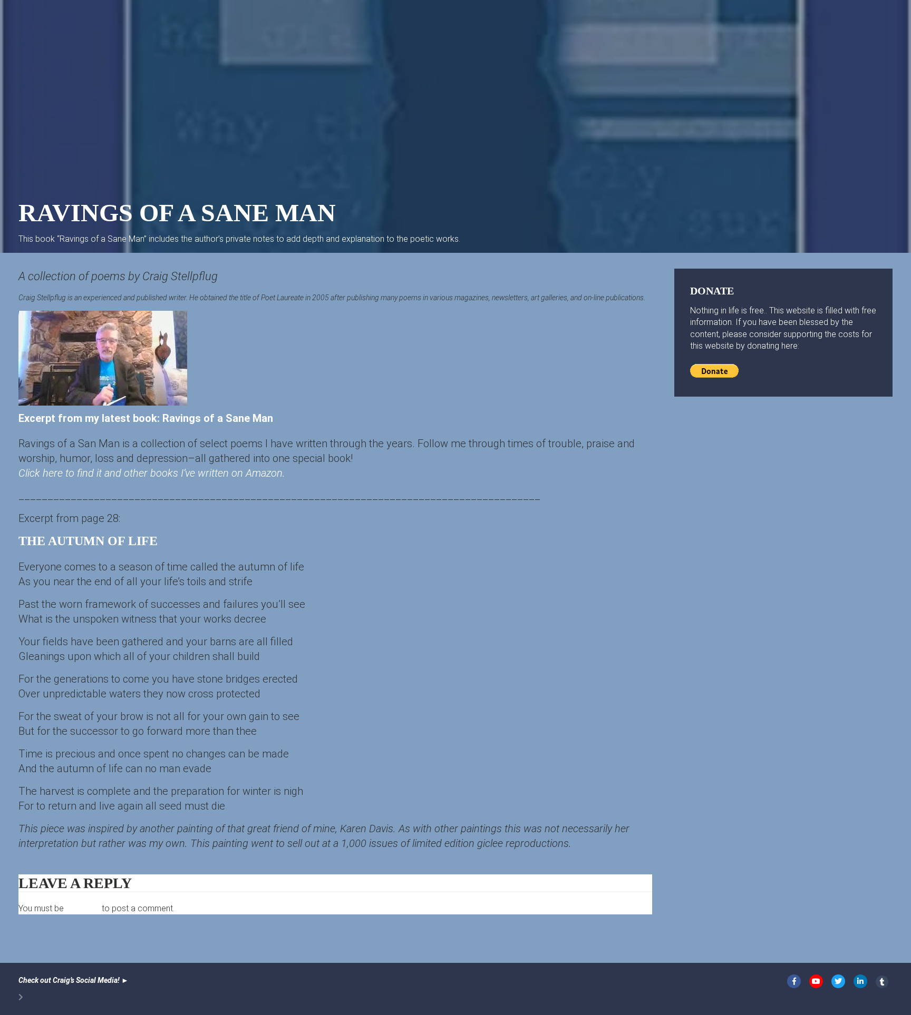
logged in (83, 908)
